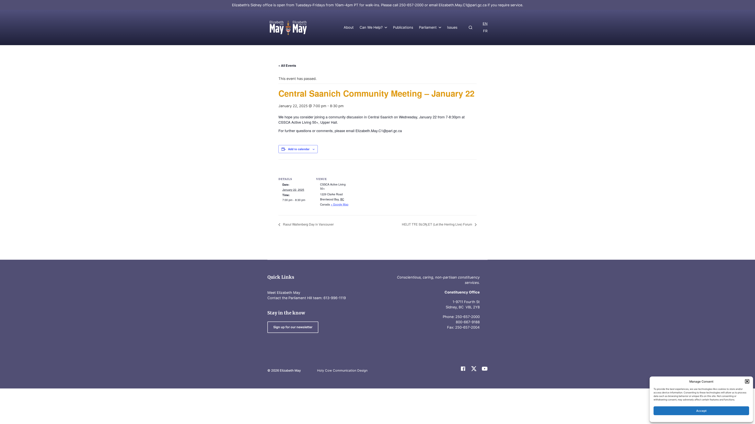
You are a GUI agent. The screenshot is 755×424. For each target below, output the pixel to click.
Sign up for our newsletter (292, 327)
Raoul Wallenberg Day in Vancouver (308, 224)
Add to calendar (298, 149)
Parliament (428, 27)
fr (485, 31)
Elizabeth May (290, 370)
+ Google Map (339, 204)
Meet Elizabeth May (283, 293)
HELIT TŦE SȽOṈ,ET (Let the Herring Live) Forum (437, 224)
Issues (452, 27)
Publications (403, 27)
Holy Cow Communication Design (342, 370)
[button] (747, 381)
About (349, 27)
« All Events (287, 65)
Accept (701, 411)
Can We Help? (371, 27)
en (485, 24)
